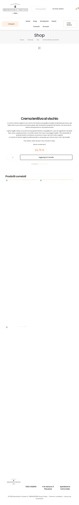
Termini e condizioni (55, 496)
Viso (38, 40)
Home (22, 40)
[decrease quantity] (8, 157)
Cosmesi (30, 40)
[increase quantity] (17, 157)
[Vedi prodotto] (36, 186)
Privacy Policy (42, 496)
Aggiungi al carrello (46, 157)
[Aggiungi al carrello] (36, 182)
